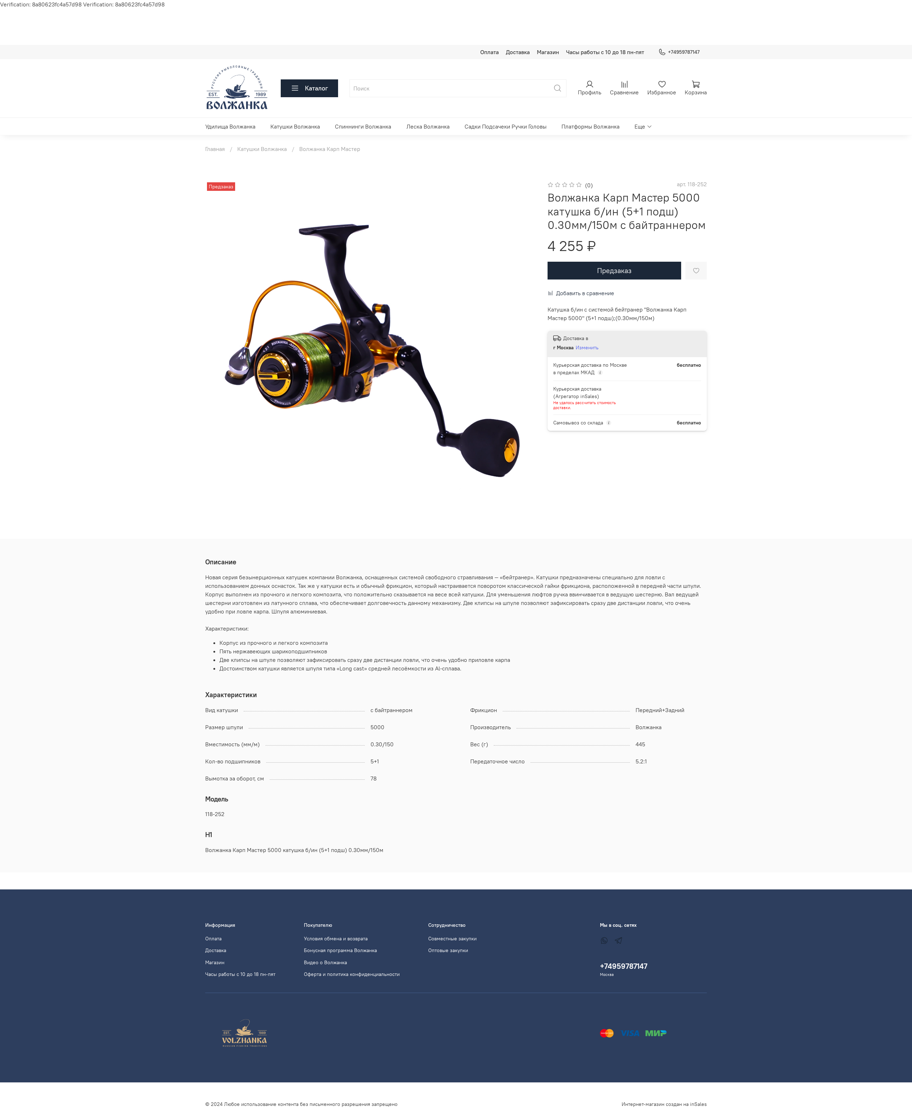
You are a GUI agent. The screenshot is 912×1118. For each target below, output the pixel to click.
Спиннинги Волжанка (363, 126)
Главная (215, 148)
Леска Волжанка (428, 126)
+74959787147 (684, 52)
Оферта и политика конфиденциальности (352, 974)
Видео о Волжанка (325, 962)
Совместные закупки (452, 938)
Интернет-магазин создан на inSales (664, 1104)
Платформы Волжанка (590, 126)
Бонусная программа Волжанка (340, 950)
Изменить (587, 347)
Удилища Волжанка (230, 126)
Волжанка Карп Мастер (329, 148)
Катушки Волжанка (295, 126)
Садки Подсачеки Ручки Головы (505, 126)
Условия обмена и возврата (336, 938)
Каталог (316, 88)
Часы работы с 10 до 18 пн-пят (605, 52)
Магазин (548, 52)
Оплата (489, 52)
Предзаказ (614, 270)
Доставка (518, 52)
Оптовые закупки (448, 950)
